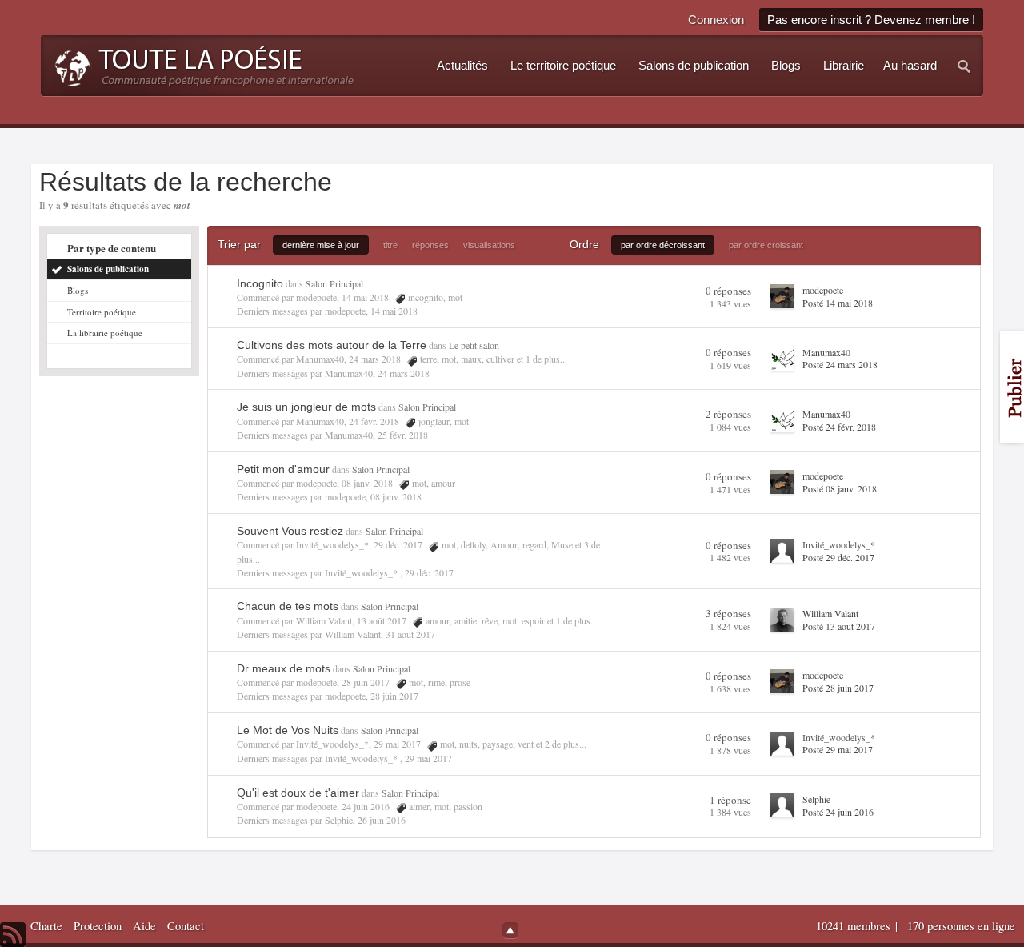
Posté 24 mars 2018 (840, 364)
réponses (430, 245)
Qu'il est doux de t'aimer (298, 792)
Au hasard (910, 65)
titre (390, 245)
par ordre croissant (766, 245)
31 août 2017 (410, 634)
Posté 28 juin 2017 (838, 687)
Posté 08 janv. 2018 (839, 488)
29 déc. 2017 (429, 572)
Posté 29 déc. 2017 (838, 557)
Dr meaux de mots (283, 668)
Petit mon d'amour (283, 469)
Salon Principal (334, 283)
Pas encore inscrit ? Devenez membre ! (871, 19)
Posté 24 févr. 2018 (839, 426)
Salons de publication (108, 269)
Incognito (260, 283)
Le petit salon (474, 345)
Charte (46, 925)
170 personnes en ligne (961, 925)
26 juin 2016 (382, 819)
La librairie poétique (104, 333)
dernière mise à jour (320, 245)
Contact (185, 925)
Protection (98, 925)
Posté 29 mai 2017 (837, 749)
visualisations (489, 245)
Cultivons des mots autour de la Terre (331, 345)
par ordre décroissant (663, 245)
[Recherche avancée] (964, 65)
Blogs (77, 290)
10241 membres (855, 925)
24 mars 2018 (404, 373)
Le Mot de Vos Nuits (287, 730)
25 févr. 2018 (403, 434)
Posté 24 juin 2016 (838, 811)
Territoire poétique (101, 312)
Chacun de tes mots (287, 606)
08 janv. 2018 (396, 496)
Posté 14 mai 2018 (837, 302)
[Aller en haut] (510, 930)
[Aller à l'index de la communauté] (199, 64)
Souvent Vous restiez (290, 530)
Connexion (716, 19)
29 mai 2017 (428, 758)
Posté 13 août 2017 (838, 626)
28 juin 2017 (394, 695)
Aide (144, 925)
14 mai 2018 (394, 310)
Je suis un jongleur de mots (306, 406)
